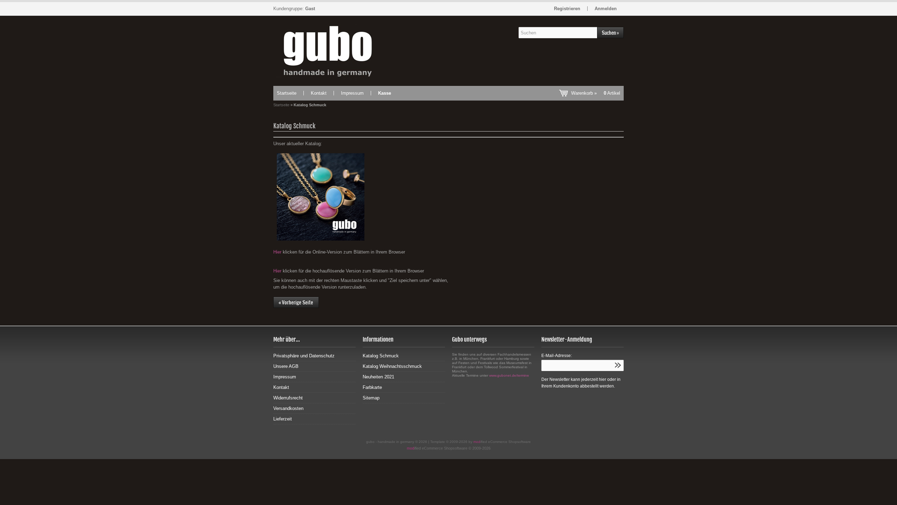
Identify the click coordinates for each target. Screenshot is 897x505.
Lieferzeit (282, 419)
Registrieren (567, 8)
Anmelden (606, 8)
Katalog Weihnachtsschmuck (392, 366)
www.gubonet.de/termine (509, 375)
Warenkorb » (595, 93)
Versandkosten (288, 408)
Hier (277, 252)
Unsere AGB (286, 366)
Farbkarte (372, 387)
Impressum (352, 93)
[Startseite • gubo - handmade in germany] (327, 50)
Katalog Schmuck (381, 355)
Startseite (286, 93)
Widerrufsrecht (288, 397)
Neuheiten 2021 (378, 376)
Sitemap (371, 397)
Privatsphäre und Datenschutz (304, 355)
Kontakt (319, 93)
